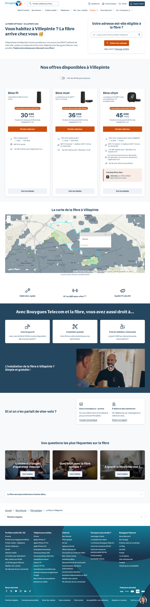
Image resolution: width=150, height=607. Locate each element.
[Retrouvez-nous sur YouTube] (16, 591)
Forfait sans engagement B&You (17, 540)
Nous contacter (65, 600)
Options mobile (11, 553)
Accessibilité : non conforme (97, 600)
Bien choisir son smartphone (44, 578)
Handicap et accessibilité (128, 566)
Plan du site (78, 600)
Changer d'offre (122, 49)
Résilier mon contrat (12, 566)
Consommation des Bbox (71, 572)
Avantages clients (97, 536)
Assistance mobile (40, 582)
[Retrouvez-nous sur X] (11, 591)
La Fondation (124, 556)
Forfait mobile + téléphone (15, 543)
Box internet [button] (36, 10)
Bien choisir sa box (69, 556)
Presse (121, 553)
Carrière (122, 549)
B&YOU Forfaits (23, 10)
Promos (93, 10)
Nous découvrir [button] (106, 10)
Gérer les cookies (48, 600)
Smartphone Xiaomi (41, 559)
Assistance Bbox (68, 559)
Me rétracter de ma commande (16, 569)
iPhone (36, 536)
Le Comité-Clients (97, 559)
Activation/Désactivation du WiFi (74, 575)
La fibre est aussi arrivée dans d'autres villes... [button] (27, 494)
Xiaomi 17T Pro (39, 566)
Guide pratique (96, 556)
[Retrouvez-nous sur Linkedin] (25, 591)
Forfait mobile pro (12, 546)
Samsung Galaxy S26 (42, 553)
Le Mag (122, 546)
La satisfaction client (99, 540)
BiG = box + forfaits (80, 10)
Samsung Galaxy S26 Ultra (44, 556)
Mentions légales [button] (14, 517)
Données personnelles (30, 600)
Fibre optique (36, 510)
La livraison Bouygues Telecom (102, 543)
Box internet (21, 510)
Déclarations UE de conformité (73, 563)
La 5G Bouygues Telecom (14, 563)
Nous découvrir (125, 536)
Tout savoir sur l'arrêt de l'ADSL (73, 553)
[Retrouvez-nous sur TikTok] (30, 591)
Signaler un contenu (119, 600)
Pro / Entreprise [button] (122, 10)
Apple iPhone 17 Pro (41, 543)
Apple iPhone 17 (39, 540)
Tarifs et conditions (137, 600)
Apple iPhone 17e (40, 546)
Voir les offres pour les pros (78, 78)
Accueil (8, 510)
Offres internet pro (69, 549)
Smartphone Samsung (42, 549)
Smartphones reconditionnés (44, 569)
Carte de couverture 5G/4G (101, 546)
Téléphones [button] (65, 10)
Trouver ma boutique (88, 420)
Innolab (122, 563)
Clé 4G (7, 549)
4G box (64, 543)
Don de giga (123, 540)
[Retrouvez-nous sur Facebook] (6, 591)
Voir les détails (27, 191)
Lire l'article (27, 474)
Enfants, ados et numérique (129, 543)
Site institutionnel (126, 559)
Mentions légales (11, 600)
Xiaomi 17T (38, 563)
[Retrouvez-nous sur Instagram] (20, 591)
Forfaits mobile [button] (50, 10)
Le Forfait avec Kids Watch (15, 556)
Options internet (68, 546)
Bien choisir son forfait (13, 559)
